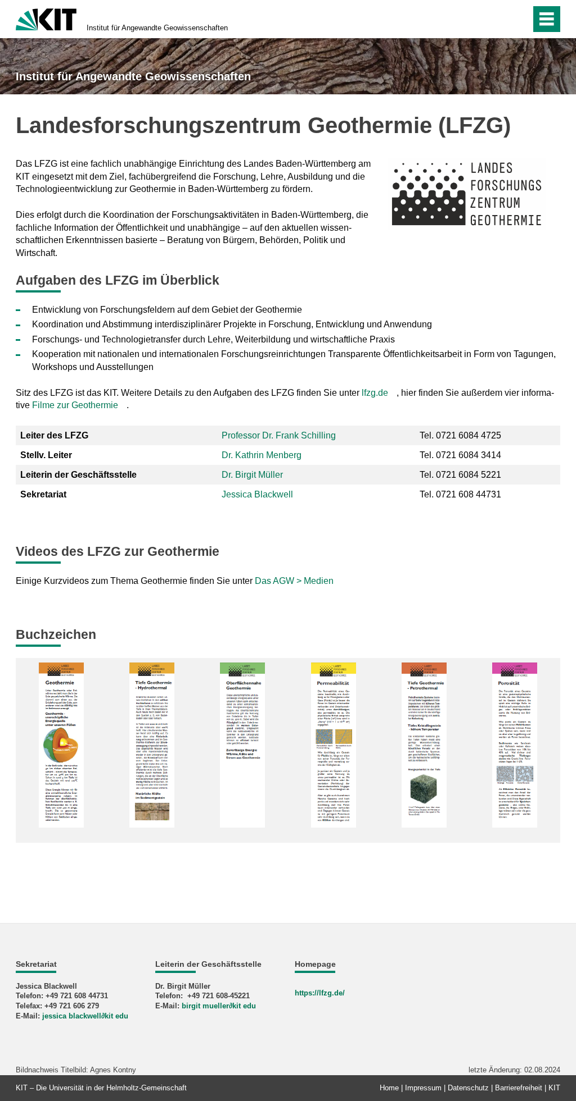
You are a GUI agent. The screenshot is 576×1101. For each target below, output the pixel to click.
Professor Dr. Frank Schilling (279, 435)
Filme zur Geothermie (75, 405)
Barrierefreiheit (518, 1088)
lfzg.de (375, 393)
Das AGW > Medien (294, 581)
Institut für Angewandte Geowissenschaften (157, 28)
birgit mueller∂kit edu (219, 1006)
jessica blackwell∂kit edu (85, 1016)
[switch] (498, 19)
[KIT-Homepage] (46, 18)
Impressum (423, 1088)
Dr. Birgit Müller (252, 474)
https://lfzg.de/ (320, 993)
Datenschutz (468, 1088)
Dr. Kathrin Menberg (262, 455)
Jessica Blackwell (257, 494)
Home (389, 1088)
